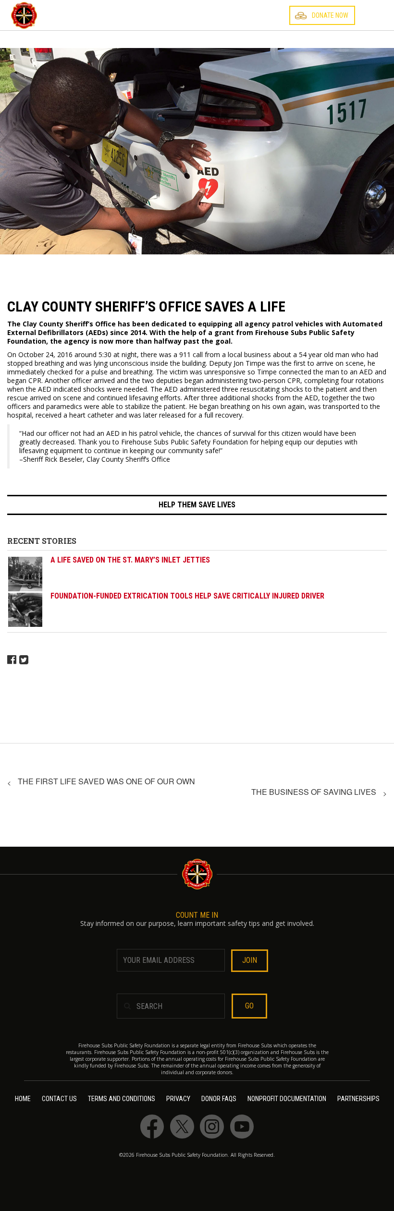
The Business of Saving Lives (313, 791)
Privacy (178, 1099)
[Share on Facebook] (13, 658)
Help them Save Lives (197, 504)
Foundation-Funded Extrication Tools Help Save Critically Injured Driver (187, 595)
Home (23, 1099)
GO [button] (249, 1005)
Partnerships (358, 1099)
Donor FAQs (218, 1099)
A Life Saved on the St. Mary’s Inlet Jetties (130, 559)
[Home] (24, 15)
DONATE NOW (330, 15)
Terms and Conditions (121, 1099)
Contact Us (59, 1099)
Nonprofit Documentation (286, 1099)
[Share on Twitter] (23, 658)
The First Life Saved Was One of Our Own (106, 781)
